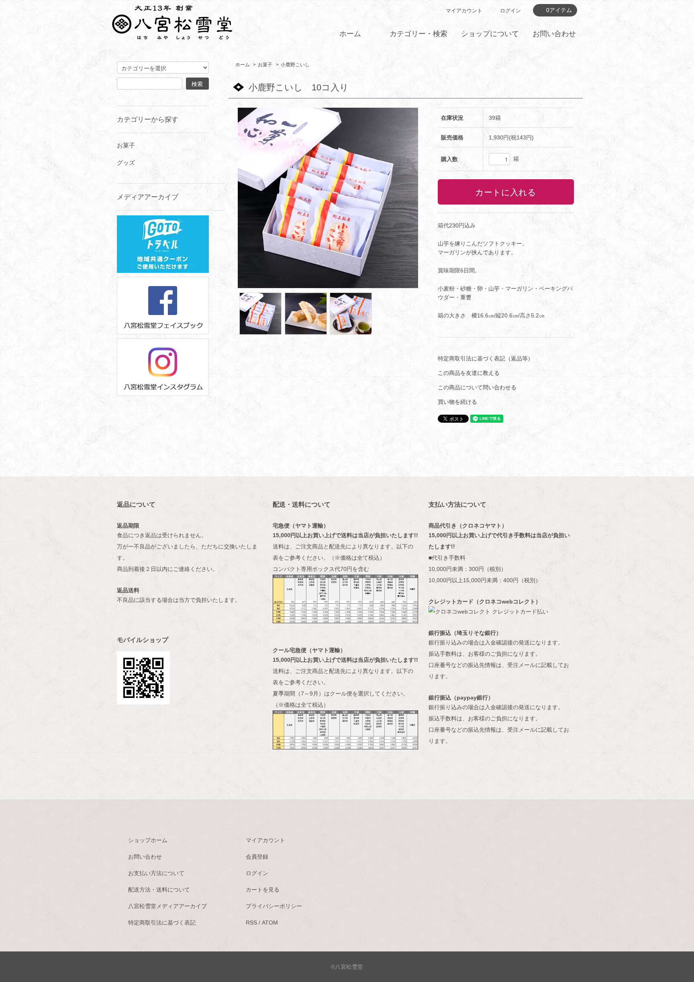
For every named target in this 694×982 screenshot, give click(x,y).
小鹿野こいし (295, 65)
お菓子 (265, 65)
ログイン (510, 11)
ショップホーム (147, 840)
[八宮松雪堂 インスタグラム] (163, 366)
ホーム (350, 34)
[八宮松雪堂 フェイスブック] (163, 305)
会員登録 (257, 856)
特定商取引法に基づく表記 (162, 922)
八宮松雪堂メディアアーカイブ (167, 906)
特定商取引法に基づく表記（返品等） (485, 358)
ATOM (270, 922)
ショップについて (490, 34)
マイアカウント (464, 11)
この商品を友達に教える (469, 373)
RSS (251, 922)
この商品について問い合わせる (477, 387)
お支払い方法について (156, 873)
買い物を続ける (457, 402)
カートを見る (263, 889)
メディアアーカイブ (147, 197)
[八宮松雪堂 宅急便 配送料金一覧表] (345, 598)
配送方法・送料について (159, 889)
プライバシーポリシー (274, 906)
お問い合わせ (554, 34)
